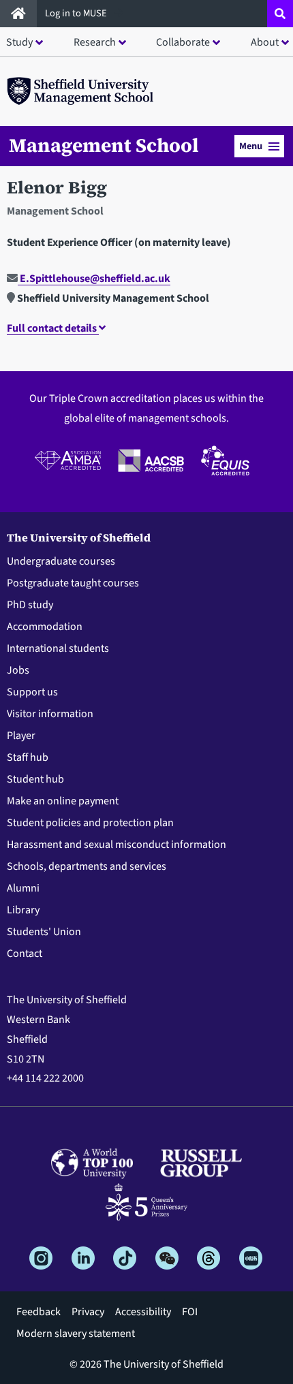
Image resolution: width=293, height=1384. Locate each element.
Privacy (88, 1311)
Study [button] (19, 42)
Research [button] (95, 42)
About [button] (265, 42)
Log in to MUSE (77, 13)
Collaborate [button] (183, 42)
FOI (190, 1311)
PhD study (30, 604)
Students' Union (44, 931)
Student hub (35, 779)
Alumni (23, 888)
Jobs (18, 670)
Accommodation (44, 626)
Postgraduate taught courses (73, 583)
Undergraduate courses (61, 561)
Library (23, 909)
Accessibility (143, 1311)
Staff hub (27, 757)
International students (58, 648)
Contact (24, 953)
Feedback (38, 1311)
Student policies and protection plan (90, 822)
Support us (32, 692)
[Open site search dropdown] (280, 13)
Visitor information (50, 713)
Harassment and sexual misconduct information (116, 844)
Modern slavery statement (75, 1333)
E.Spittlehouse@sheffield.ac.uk (94, 278)
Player (21, 735)
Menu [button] (250, 146)
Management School (104, 145)
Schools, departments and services (86, 866)
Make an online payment (63, 800)
